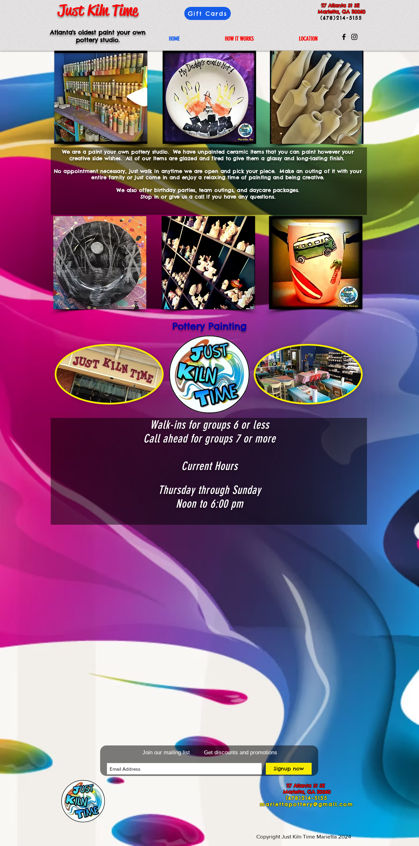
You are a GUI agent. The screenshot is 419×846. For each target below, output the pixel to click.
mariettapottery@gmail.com (307, 804)
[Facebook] (344, 37)
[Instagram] (354, 37)
